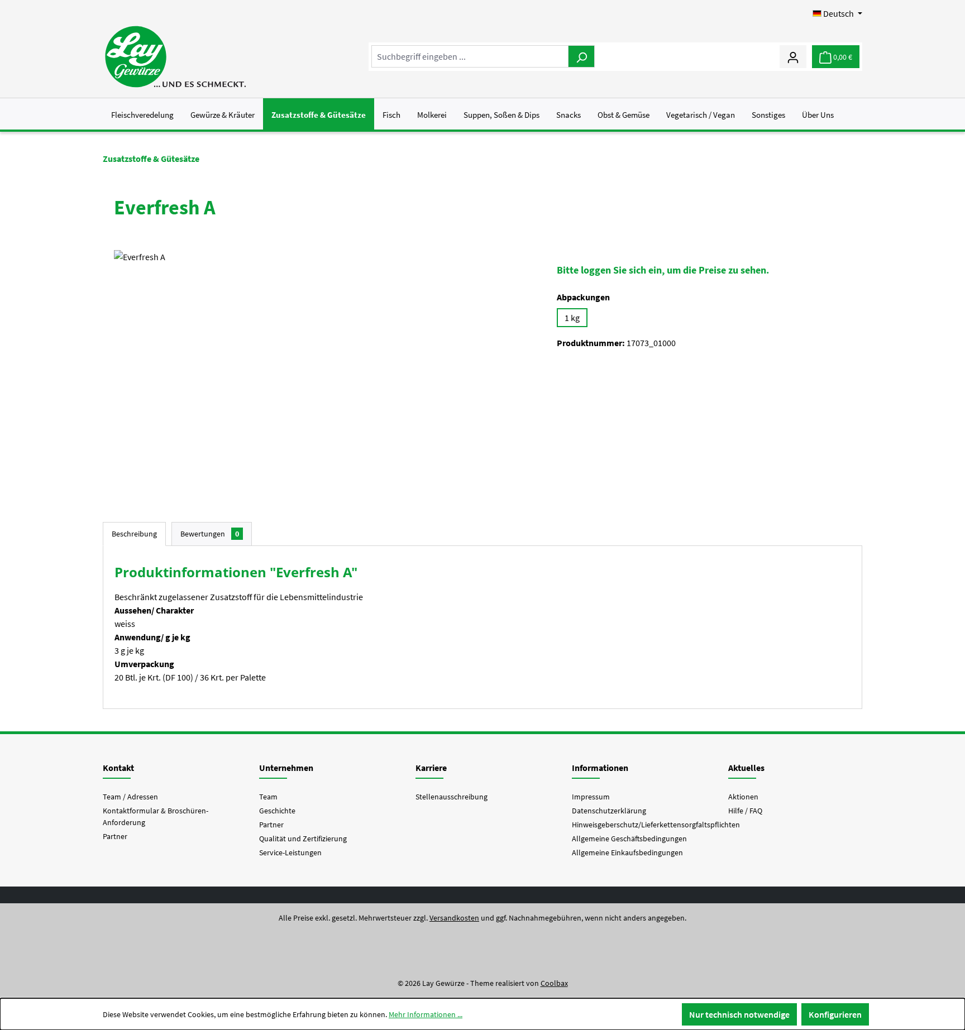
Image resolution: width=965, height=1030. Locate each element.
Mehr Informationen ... (425, 1014)
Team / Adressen (130, 797)
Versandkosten (454, 918)
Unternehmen (286, 767)
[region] (324, 370)
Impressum (591, 797)
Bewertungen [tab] (209, 534)
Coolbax (554, 983)
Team (268, 797)
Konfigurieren (835, 1014)
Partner (115, 836)
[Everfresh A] (324, 370)
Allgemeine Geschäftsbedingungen (629, 838)
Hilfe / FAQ (745, 811)
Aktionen (743, 797)
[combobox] (470, 56)
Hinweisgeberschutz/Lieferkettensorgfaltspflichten (656, 825)
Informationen (600, 767)
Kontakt (118, 767)
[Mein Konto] (793, 56)
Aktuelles (746, 767)
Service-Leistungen (290, 852)
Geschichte (277, 811)
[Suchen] (581, 56)
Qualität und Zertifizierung (303, 838)
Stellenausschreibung (451, 797)
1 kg (572, 317)
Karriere (431, 767)
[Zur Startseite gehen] (175, 57)
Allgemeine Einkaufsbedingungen (627, 852)
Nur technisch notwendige (739, 1014)
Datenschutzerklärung (609, 811)
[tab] (134, 534)
